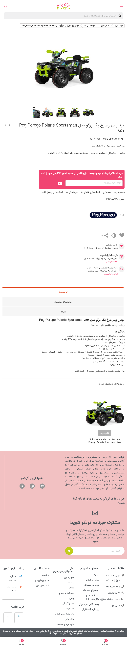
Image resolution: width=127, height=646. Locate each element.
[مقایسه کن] (113, 236)
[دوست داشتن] (122, 236)
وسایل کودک (119, 325)
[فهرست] (121, 6)
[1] (69, 551)
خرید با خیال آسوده (109, 255)
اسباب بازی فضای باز (90, 192)
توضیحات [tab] (63, 292)
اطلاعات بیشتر (112, 261)
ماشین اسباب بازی (93, 371)
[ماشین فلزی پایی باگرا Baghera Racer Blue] (9, 125)
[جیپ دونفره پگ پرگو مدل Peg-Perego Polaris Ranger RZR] (4, 125)
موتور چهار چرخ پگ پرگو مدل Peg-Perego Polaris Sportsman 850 (104, 441)
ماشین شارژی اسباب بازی (100, 325)
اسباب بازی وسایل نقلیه (52, 192)
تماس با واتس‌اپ (111, 274)
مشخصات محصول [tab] (63, 302)
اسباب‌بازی (107, 192)
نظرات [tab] (63, 312)
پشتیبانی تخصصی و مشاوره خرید (102, 268)
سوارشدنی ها (72, 192)
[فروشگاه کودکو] (63, 6)
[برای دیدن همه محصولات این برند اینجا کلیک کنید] (90, 215)
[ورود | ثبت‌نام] (5, 6)
